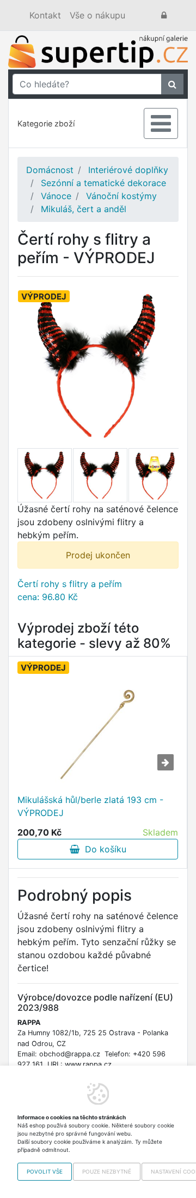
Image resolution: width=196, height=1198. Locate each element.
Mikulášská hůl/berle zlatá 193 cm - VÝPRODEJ (90, 806)
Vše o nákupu (97, 15)
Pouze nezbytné (106, 1171)
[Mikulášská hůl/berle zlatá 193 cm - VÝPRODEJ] (98, 732)
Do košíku (102, 849)
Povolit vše (45, 1171)
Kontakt (45, 15)
